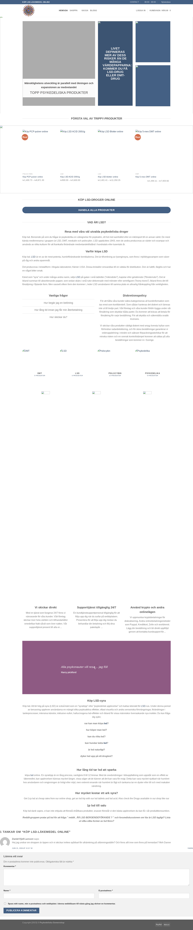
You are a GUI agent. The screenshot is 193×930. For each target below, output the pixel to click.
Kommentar (10, 866)
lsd (105, 723)
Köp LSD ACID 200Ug (70, 177)
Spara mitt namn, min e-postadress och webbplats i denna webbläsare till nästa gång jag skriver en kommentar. (61, 903)
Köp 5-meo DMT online (145, 177)
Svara (190, 848)
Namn (7, 890)
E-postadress (106, 890)
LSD (33, 257)
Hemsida (63, 10)
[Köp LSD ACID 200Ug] (77, 151)
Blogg (93, 10)
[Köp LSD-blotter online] (115, 151)
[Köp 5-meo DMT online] (152, 151)
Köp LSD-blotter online (108, 177)
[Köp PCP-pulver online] (40, 151)
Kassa (85, 10)
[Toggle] (20, 303)
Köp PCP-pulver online (33, 177)
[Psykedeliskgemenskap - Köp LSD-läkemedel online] (36, 10)
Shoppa (74, 10)
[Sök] (56, 10)
